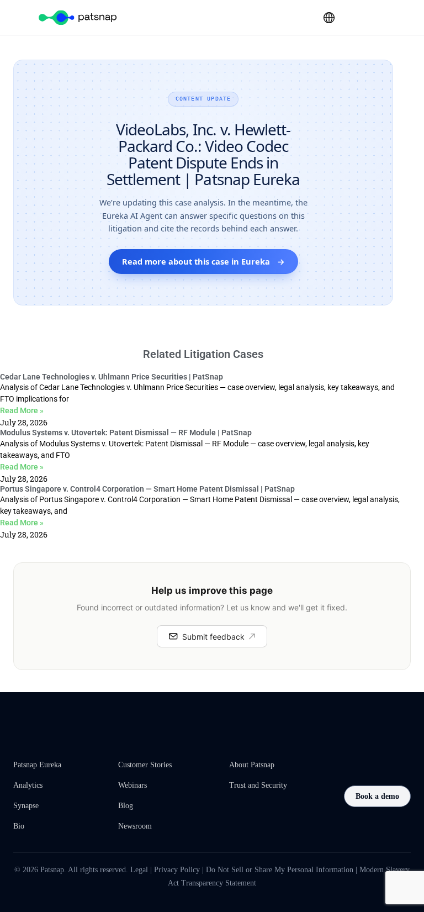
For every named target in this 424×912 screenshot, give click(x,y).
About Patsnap (251, 765)
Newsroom (135, 826)
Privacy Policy (177, 870)
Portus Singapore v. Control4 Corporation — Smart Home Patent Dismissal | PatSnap (147, 488)
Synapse (26, 806)
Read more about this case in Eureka (203, 261)
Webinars (132, 785)
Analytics (28, 785)
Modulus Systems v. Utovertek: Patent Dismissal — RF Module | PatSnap (126, 432)
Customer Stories (145, 765)
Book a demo (377, 796)
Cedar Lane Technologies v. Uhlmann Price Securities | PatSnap (111, 376)
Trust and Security (258, 785)
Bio (18, 826)
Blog (125, 806)
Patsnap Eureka (37, 765)
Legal (139, 870)
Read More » (22, 410)
